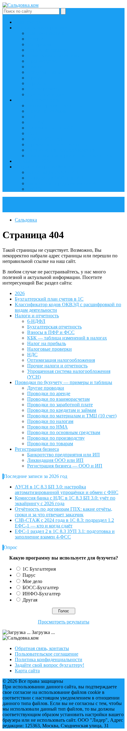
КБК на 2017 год (44, 139)
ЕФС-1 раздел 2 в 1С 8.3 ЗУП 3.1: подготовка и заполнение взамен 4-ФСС (65, 534)
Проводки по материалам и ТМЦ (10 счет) (72, 415)
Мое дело (32, 581)
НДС (32, 116)
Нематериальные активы (53, 55)
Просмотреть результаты (63, 621)
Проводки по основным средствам (63, 432)
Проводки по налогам (50, 421)
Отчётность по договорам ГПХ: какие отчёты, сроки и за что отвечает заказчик (63, 511)
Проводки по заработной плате (60, 404)
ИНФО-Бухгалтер (41, 593)
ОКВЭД (35, 189)
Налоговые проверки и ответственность (69, 155)
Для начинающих (45, 33)
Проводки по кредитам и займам (61, 410)
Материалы (39, 44)
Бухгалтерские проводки (41, 27)
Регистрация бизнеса (37, 449)
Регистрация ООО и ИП (53, 172)
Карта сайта (27, 670)
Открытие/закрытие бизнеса (44, 166)
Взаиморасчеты (43, 88)
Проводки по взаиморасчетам (58, 399)
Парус (29, 575)
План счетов (28, 22)
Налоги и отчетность (37, 100)
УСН (32, 133)
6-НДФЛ (36, 122)
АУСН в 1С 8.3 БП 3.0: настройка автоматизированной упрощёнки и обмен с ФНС (66, 489)
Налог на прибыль (46, 111)
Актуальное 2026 (33, 161)
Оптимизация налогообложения (61, 150)
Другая (30, 599)
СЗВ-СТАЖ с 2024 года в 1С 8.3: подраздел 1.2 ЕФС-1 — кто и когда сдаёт (64, 523)
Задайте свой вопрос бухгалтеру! (49, 665)
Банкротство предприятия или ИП (63, 183)
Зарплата (36, 83)
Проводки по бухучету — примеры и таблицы (63, 382)
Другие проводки (45, 94)
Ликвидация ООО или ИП (55, 177)
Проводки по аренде (48, 393)
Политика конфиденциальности (48, 659)
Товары (35, 38)
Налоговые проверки (49, 349)
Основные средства (47, 50)
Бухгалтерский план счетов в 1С (49, 299)
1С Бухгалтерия (39, 569)
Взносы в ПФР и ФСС (51, 127)
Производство (42, 61)
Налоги (35, 66)
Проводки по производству (56, 438)
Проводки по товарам (50, 443)
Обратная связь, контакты (42, 648)
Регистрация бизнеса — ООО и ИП (64, 465)
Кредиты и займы (45, 72)
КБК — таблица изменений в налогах (67, 337)
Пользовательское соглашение (46, 654)
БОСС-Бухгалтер (41, 587)
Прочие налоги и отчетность (57, 144)
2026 (20, 293)
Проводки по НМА (47, 426)
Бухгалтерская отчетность (54, 105)
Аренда (35, 77)
